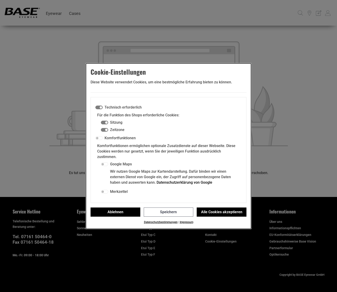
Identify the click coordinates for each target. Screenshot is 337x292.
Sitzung (116, 122)
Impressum (186, 222)
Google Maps (121, 164)
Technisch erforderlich (123, 107)
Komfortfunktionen (120, 138)
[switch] (99, 138)
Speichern (168, 212)
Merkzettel (119, 191)
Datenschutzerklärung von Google (184, 182)
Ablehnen (115, 212)
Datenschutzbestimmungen (161, 222)
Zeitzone (117, 130)
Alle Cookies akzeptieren (221, 212)
